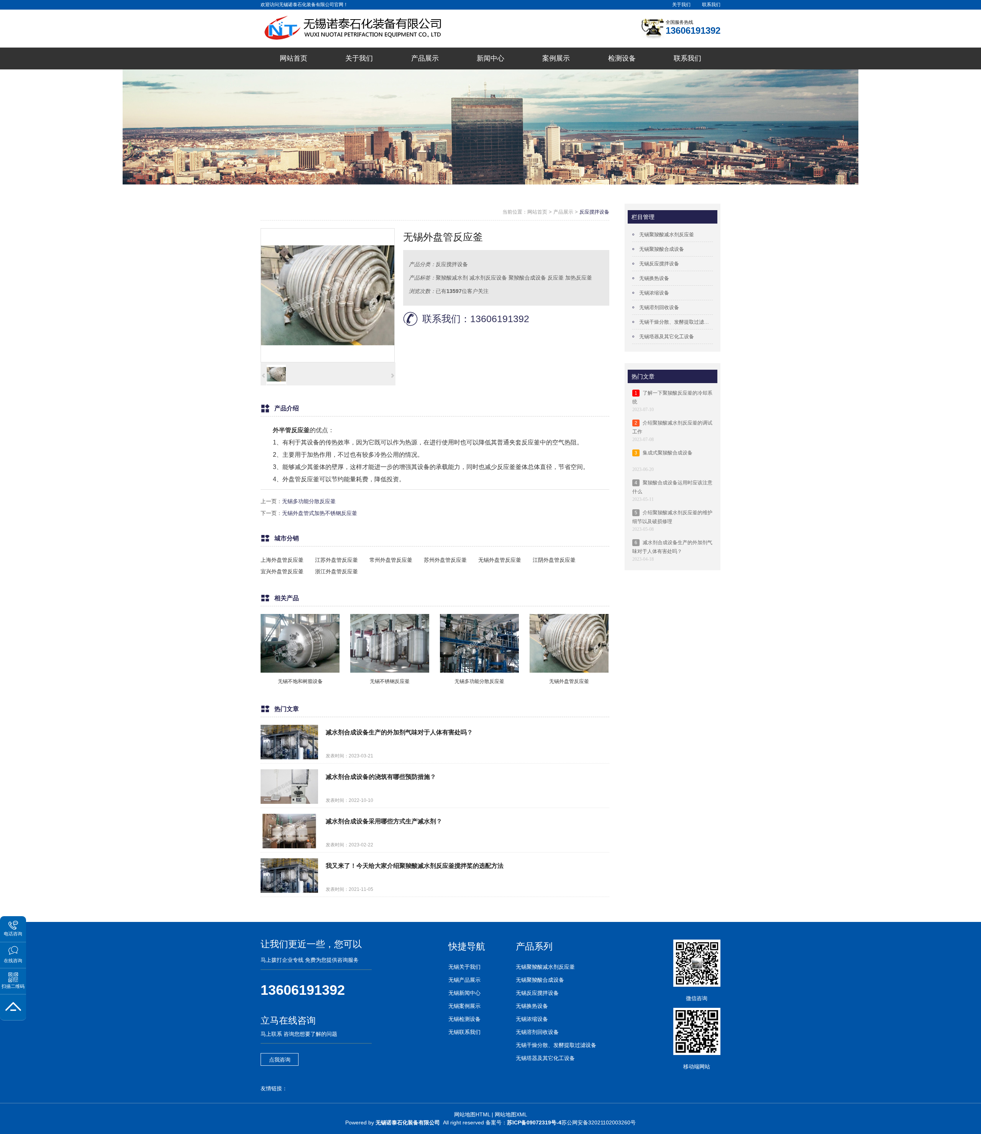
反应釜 (556, 278)
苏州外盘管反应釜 (445, 560)
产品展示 (563, 212)
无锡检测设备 (464, 1019)
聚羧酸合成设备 (527, 278)
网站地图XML (511, 1114)
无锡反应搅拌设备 (659, 264)
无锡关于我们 (464, 967)
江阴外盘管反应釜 (554, 560)
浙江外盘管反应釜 (336, 571)
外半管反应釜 (291, 430)
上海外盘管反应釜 (282, 560)
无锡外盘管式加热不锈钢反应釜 (319, 513)
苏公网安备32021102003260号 (598, 1122)
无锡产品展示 (464, 980)
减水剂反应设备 (488, 278)
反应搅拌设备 (594, 212)
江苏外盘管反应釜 (336, 560)
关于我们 (681, 4)
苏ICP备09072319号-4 (534, 1122)
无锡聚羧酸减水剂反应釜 (666, 234)
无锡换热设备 (654, 278)
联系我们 (711, 4)
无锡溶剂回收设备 (659, 307)
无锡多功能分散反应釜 (309, 501)
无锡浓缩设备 (654, 293)
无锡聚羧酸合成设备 (661, 249)
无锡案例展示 (464, 1006)
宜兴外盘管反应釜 (282, 571)
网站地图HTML (472, 1114)
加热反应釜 (578, 278)
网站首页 (537, 212)
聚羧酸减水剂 (452, 278)
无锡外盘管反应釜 (499, 560)
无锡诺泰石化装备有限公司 (408, 1122)
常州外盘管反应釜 (390, 560)
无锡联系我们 (464, 1032)
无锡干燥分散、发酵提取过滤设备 (676, 322)
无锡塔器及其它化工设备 (666, 336)
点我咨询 (279, 1060)
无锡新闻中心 (464, 993)
